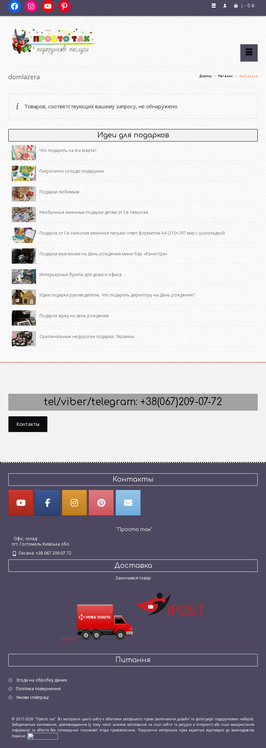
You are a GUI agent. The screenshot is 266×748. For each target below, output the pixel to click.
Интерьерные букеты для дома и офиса (80, 274)
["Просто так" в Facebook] (47, 503)
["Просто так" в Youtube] (20, 503)
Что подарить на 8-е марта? (67, 150)
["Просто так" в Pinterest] (101, 503)
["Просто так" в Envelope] (128, 503)
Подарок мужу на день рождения (74, 316)
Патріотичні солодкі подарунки (71, 171)
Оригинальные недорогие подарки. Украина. (87, 336)
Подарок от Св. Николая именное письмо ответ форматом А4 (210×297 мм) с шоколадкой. (132, 233)
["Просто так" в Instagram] (74, 503)
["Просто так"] (133, 39)
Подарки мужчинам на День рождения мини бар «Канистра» (103, 254)
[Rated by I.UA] (42, 735)
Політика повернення (38, 689)
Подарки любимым (59, 192)
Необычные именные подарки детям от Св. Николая (93, 212)
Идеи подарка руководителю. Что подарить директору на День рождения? (117, 295)
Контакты (27, 424)
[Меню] (249, 53)
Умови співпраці (32, 697)
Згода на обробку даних (41, 680)
